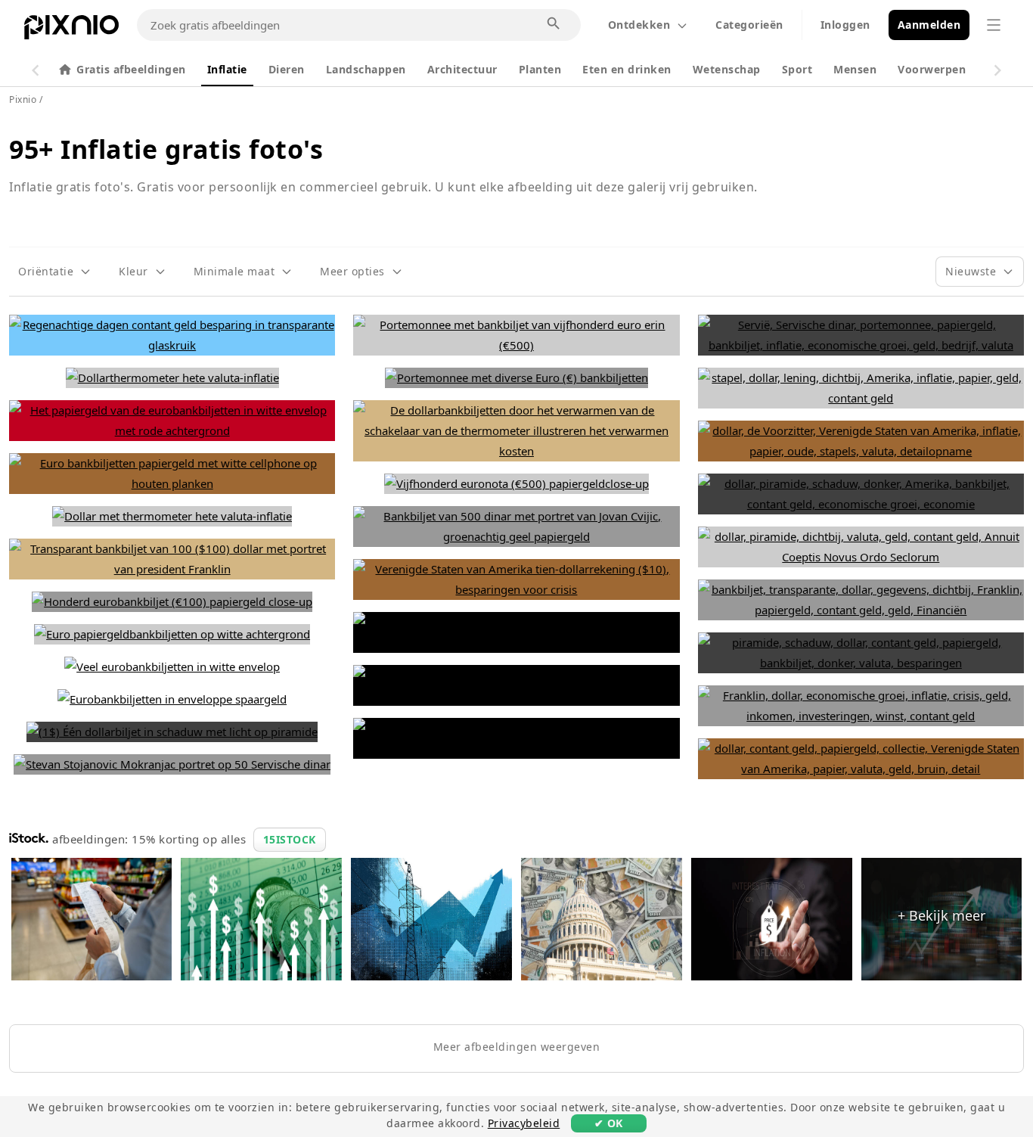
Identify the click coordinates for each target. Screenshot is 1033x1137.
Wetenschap (727, 69)
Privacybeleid (524, 1123)
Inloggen (845, 24)
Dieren (286, 69)
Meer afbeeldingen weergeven (516, 1046)
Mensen (854, 69)
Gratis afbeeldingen (131, 69)
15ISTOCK (289, 839)
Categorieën (749, 24)
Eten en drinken (627, 69)
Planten (540, 69)
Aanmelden (929, 24)
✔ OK (608, 1123)
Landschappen (366, 69)
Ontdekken (639, 24)
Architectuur (462, 69)
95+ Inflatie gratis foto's (166, 149)
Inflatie (227, 69)
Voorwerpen (932, 69)
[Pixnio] (71, 30)
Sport (797, 69)
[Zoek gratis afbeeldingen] (554, 24)
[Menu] (994, 25)
